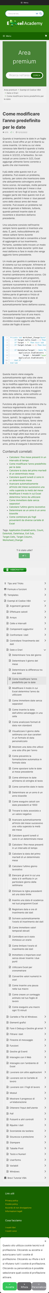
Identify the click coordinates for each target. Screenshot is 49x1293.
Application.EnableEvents (22, 530)
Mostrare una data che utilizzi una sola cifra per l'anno (27, 749)
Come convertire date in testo (28, 786)
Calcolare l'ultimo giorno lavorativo (24, 868)
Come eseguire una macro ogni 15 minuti (26, 1009)
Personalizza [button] (39, 1287)
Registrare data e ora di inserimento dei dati (24, 911)
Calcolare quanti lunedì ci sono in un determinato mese (27, 837)
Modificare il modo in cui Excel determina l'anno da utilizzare (25, 691)
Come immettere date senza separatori (27, 702)
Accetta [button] (9, 1287)
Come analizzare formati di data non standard (26, 724)
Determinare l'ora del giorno (26, 655)
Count (40, 530)
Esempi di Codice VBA (30, 90)
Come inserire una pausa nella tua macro (25, 987)
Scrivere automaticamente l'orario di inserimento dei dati (27, 920)
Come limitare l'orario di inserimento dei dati (24, 947)
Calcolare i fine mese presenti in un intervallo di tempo (27, 846)
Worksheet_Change (13, 540)
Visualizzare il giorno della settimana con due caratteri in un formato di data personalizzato (26, 736)
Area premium (10, 90)
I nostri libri (10, 1227)
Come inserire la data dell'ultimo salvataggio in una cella (27, 713)
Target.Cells (9, 537)
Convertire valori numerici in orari (26, 978)
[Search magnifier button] (40, 13)
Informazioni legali (13, 1211)
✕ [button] (45, 1241)
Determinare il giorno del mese (25, 662)
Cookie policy (11, 1204)
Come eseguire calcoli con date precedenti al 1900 (26, 803)
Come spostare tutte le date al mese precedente (27, 770)
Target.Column (24, 537)
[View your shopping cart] (46, 36)
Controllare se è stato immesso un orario (23, 938)
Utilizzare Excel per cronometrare (22, 969)
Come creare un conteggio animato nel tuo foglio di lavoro (26, 998)
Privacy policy (11, 1200)
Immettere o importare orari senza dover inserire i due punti (26, 958)
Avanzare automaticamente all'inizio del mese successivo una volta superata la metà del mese (27, 824)
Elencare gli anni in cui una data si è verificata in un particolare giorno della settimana (26, 880)
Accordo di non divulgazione (18, 1207)
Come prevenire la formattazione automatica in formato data (27, 759)
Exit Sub (29, 533)
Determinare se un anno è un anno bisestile (27, 794)
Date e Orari (12, 93)
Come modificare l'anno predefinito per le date (24, 681)
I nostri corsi (11, 1231)
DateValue (18, 533)
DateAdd (7, 533)
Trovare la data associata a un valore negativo (26, 812)
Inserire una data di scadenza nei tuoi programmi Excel (27, 902)
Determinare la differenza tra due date (27, 672)
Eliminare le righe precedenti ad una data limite (27, 893)
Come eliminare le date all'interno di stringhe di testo (27, 779)
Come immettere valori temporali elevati (24, 929)
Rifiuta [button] (24, 1287)
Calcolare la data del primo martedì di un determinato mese (26, 857)
